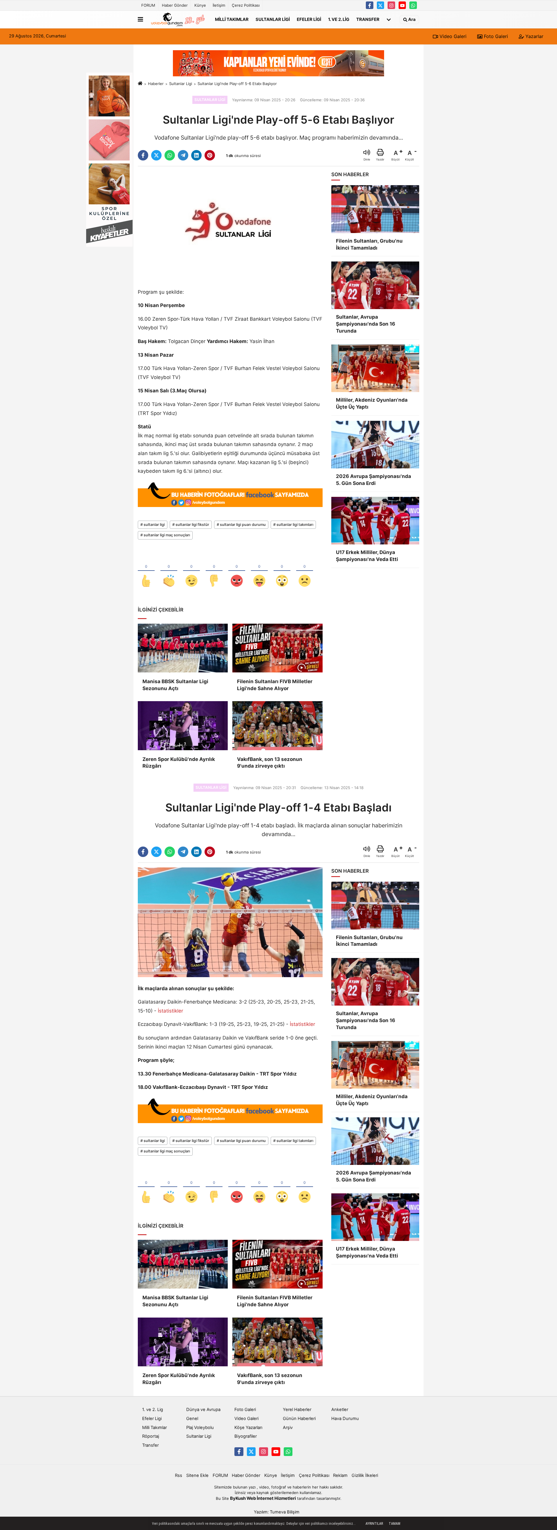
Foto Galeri (495, 36)
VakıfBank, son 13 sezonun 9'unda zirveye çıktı (269, 762)
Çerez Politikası (246, 5)
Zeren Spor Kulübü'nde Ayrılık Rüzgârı (178, 762)
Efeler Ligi (309, 19)
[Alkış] (168, 571)
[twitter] (156, 155)
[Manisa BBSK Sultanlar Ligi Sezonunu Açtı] (183, 648)
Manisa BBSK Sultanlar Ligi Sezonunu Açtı (175, 685)
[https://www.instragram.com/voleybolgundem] (391, 5)
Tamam (394, 1524)
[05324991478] (413, 5)
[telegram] (183, 155)
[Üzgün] (304, 571)
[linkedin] (196, 155)
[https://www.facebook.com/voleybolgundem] (369, 5)
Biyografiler (245, 1436)
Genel (192, 1418)
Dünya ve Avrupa (203, 1409)
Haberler (156, 83)
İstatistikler (170, 1011)
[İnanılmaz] (282, 571)
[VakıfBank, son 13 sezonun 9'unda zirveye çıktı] (277, 725)
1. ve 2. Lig (338, 19)
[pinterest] (210, 155)
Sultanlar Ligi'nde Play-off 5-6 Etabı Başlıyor (237, 83)
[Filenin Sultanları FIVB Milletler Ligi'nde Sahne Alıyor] (277, 648)
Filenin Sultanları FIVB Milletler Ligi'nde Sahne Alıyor (274, 685)
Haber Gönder (175, 5)
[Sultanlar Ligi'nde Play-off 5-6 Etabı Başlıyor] (230, 225)
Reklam (340, 1475)
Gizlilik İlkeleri (365, 1475)
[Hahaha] (259, 571)
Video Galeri (452, 36)
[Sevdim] (191, 571)
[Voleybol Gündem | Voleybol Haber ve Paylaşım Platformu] (178, 19)
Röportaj (150, 1436)
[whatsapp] (169, 155)
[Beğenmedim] (214, 571)
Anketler (339, 1409)
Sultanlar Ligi (273, 19)
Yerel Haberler (297, 1409)
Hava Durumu (345, 1418)
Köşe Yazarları (248, 1427)
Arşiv (288, 1427)
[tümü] (389, 19)
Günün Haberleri (299, 1418)
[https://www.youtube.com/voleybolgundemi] (402, 5)
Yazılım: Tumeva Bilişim (276, 1512)
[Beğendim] (146, 571)
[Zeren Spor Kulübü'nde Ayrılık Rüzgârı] (183, 725)
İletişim (219, 5)
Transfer (367, 19)
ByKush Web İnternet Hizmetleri (263, 1498)
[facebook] (143, 155)
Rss (178, 1475)
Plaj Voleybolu (200, 1427)
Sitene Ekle (197, 1475)
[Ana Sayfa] (140, 83)
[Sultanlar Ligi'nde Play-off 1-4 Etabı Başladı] (230, 922)
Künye (200, 5)
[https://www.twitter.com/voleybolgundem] (380, 5)
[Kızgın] (236, 571)
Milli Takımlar (232, 19)
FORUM (148, 5)
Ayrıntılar (374, 1524)
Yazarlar (533, 36)
